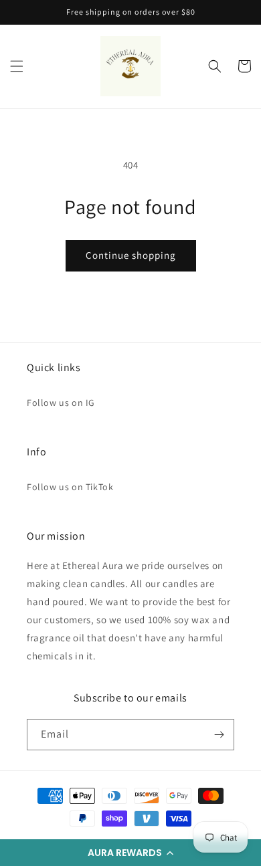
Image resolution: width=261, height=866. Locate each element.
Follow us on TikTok (70, 487)
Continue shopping (131, 255)
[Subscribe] (219, 734)
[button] (130, 852)
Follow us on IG (61, 403)
